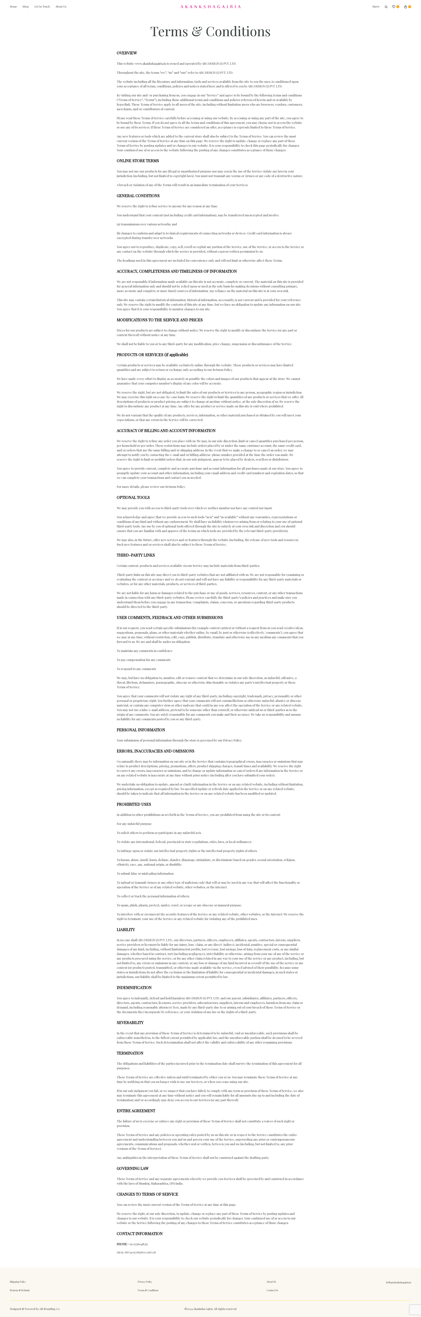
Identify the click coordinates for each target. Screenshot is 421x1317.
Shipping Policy (18, 1281)
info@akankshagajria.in (140, 1252)
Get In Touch (42, 6)
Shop (26, 6)
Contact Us (272, 1290)
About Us (60, 6)
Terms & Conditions (148, 1290)
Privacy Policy (145, 1281)
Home (13, 6)
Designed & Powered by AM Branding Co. (35, 1309)
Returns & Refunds (20, 1290)
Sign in (375, 6)
